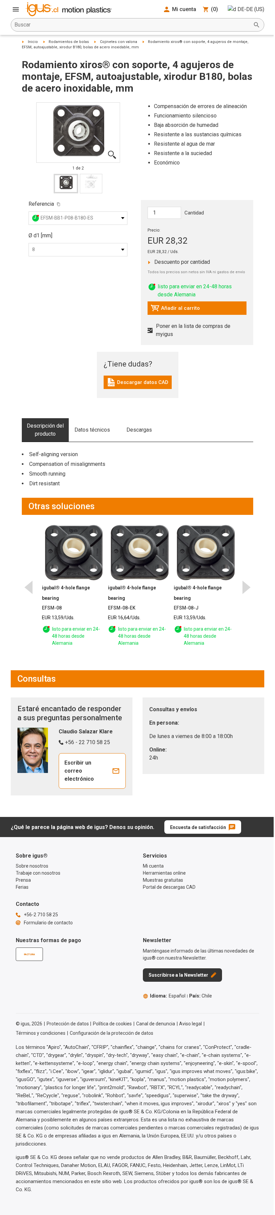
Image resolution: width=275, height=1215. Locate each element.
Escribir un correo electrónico (79, 771)
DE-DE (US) (250, 9)
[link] (138, 384)
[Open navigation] (16, 9)
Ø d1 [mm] (40, 235)
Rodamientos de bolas (69, 42)
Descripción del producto (45, 430)
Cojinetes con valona (118, 42)
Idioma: (167, 996)
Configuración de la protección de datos (111, 1033)
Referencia (41, 204)
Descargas (139, 430)
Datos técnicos (92, 430)
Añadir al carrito (175, 309)
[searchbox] (132, 25)
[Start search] (257, 25)
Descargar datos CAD (137, 384)
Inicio (33, 42)
